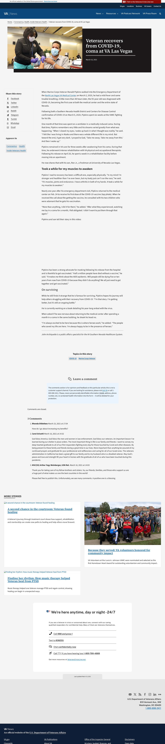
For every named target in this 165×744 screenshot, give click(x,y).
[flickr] (159, 694)
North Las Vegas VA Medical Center (60, 95)
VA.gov (7, 739)
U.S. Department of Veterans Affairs (47, 732)
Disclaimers (130, 739)
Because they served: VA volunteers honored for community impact (119, 551)
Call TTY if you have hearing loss (77, 653)
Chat (65, 647)
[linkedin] (154, 694)
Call (63, 634)
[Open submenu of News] (102, 13)
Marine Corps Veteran (87, 358)
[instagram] (149, 694)
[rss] (140, 694)
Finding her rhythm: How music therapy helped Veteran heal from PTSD (39, 579)
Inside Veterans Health (16, 150)
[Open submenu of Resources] (117, 13)
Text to (56, 640)
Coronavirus (12, 146)
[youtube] (130, 694)
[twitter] (135, 694)
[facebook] (145, 694)
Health (22, 146)
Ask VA (104, 390)
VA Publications (50, 739)
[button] (160, 13)
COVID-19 (72, 358)
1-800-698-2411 (153, 708)
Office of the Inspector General (97, 739)
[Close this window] (129, 605)
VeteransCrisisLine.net (76, 659)
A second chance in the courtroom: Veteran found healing (40, 510)
